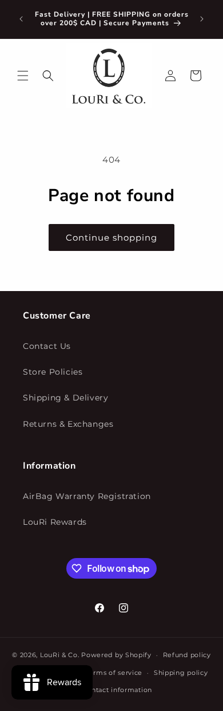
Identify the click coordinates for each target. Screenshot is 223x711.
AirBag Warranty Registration (87, 496)
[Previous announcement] (21, 19)
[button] (22, 75)
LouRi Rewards (55, 522)
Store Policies (52, 372)
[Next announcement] (201, 19)
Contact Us (47, 346)
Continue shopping (111, 237)
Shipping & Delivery (65, 397)
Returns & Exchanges (68, 424)
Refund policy (187, 655)
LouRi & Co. (59, 655)
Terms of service (114, 673)
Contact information (117, 690)
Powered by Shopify (116, 655)
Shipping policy (181, 673)
